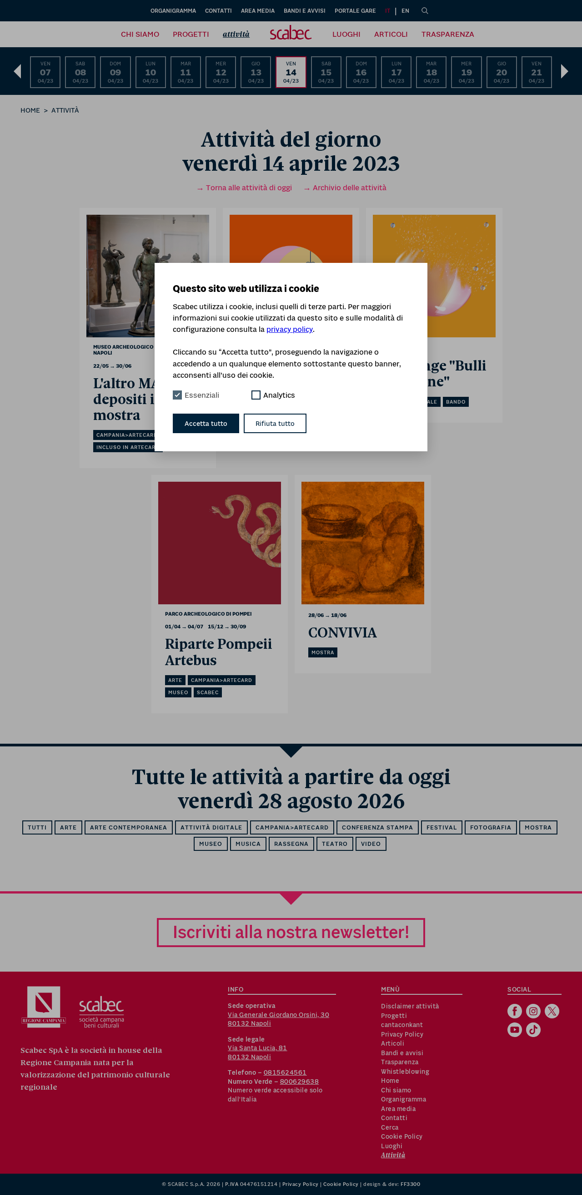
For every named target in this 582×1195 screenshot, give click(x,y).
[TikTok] (534, 1030)
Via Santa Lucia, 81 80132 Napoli (257, 1052)
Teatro (335, 844)
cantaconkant (402, 1025)
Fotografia (491, 827)
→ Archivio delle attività (344, 188)
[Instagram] (534, 1012)
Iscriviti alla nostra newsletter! (291, 932)
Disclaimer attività (410, 1006)
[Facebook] (515, 1012)
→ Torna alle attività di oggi (244, 188)
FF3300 (410, 1184)
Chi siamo (140, 34)
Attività (236, 34)
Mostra (538, 827)
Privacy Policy (402, 1034)
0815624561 (285, 1072)
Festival (441, 827)
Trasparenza (447, 34)
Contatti (218, 11)
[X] (553, 1012)
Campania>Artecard (292, 827)
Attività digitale (211, 827)
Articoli (391, 34)
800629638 (299, 1081)
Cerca (390, 1127)
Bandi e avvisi (305, 11)
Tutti (37, 827)
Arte (68, 827)
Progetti (191, 34)
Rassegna (291, 844)
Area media (258, 11)
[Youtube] (515, 1030)
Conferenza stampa (377, 827)
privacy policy (289, 329)
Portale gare (355, 11)
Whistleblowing (405, 1071)
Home (30, 110)
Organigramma (173, 11)
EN (405, 11)
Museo (210, 844)
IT (387, 11)
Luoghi (346, 34)
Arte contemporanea (128, 827)
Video (371, 844)
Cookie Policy (402, 1136)
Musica (248, 844)
